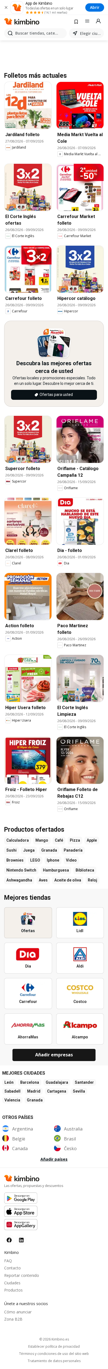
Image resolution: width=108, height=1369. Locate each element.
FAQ (8, 1260)
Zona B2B (13, 1319)
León (9, 1082)
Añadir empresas (54, 1055)
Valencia (12, 1100)
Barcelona (29, 1082)
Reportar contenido (21, 1275)
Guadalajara (57, 1082)
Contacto (12, 1268)
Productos (13, 1290)
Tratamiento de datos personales (54, 1361)
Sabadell (12, 1091)
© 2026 (54, 1339)
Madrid (33, 1091)
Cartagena (56, 1091)
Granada (35, 1100)
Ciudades (12, 1282)
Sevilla (79, 1091)
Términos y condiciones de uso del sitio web (54, 1354)
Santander (84, 1082)
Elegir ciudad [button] (91, 33)
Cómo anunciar (18, 1311)
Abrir (94, 7)
